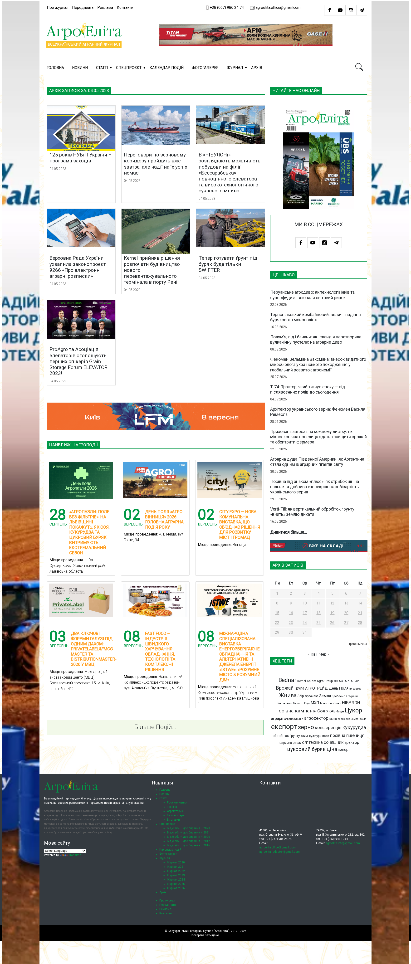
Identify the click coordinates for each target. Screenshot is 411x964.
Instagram (351, 10)
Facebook (329, 10)
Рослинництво (176, 802)
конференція (328, 727)
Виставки (173, 819)
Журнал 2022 (176, 871)
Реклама (105, 7)
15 (277, 613)
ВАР (356, 681)
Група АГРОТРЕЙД (311, 688)
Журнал (235, 67)
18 (318, 613)
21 (360, 613)
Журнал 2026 (176, 888)
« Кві (312, 654)
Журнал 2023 (176, 875)
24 (305, 622)
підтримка (285, 743)
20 (346, 613)
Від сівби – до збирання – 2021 (188, 832)
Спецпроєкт (129, 67)
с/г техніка (312, 742)
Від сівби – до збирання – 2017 (188, 841)
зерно (306, 727)
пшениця (355, 735)
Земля (325, 696)
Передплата (82, 7)
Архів (256, 67)
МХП (315, 703)
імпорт (344, 749)
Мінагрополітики (330, 703)
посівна (337, 735)
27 (346, 622)
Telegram (361, 10)
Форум (340, 711)
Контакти (125, 7)
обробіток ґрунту (286, 736)
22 (277, 622)
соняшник (333, 742)
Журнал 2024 (176, 879)
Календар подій (167, 67)
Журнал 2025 (176, 884)
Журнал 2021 (176, 866)
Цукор (353, 710)
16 (291, 613)
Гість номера (175, 815)
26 (332, 622)
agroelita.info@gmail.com (343, 843)
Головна (55, 67)
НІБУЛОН (351, 702)
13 (346, 603)
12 (332, 603)
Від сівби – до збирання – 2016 (188, 845)
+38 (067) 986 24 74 (227, 7)
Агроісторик (175, 811)
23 (291, 622)
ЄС (336, 681)
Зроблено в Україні (345, 696)
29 (277, 632)
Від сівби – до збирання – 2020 (188, 836)
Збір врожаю (308, 696)
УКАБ (331, 711)
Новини (80, 67)
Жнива (288, 695)
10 (305, 603)
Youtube (340, 10)
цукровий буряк (306, 749)
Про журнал (57, 7)
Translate (74, 855)
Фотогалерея (205, 67)
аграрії (277, 718)
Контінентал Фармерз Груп (293, 703)
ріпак (297, 742)
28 (360, 622)
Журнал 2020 (176, 862)
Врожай (285, 688)
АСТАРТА (346, 681)
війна (333, 719)
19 (332, 613)
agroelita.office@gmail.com (277, 7)
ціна (332, 749)
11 (318, 603)
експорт (284, 727)
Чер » (324, 654)
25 (318, 622)
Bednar (287, 680)
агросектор (316, 718)
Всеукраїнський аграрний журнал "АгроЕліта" (198, 931)
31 (305, 632)
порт (325, 736)
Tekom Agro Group (320, 681)
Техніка (172, 806)
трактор (351, 742)
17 (305, 613)
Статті (102, 67)
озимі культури (311, 736)
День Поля (338, 688)
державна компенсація (352, 719)
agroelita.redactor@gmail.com (279, 851)
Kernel (301, 681)
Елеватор (355, 688)
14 (360, 603)
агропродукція (293, 719)
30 (291, 632)
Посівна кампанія (295, 711)
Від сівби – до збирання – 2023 (188, 828)
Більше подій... (155, 726)
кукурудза (354, 727)
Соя (321, 711)
